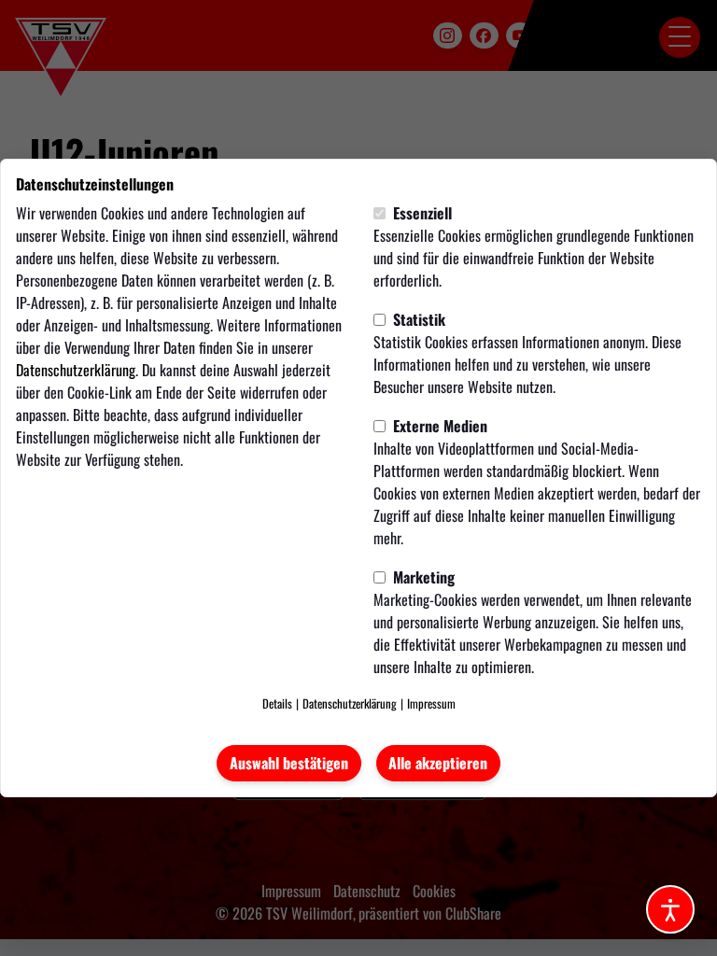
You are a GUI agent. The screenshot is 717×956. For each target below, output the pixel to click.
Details (277, 703)
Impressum (431, 703)
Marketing (422, 577)
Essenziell (420, 213)
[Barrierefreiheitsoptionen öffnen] (670, 909)
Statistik (417, 319)
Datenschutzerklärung (75, 369)
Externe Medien (438, 426)
